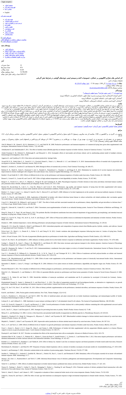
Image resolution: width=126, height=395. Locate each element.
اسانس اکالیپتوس (107, 126)
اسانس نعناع (118, 126)
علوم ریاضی (9, 27)
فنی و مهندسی (9, 29)
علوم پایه (8, 25)
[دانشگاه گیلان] (6, 38)
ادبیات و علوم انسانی (11, 21)
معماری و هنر (9, 32)
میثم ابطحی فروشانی (91, 93)
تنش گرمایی (97, 126)
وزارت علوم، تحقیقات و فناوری (15, 57)
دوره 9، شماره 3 (111, 83)
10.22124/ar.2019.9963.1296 (98, 88)
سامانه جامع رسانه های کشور (14, 55)
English (7, 12)
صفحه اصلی (9, 5)
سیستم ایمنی (78, 126)
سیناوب (47, 393)
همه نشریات (9, 19)
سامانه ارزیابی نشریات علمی (14, 53)
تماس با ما (8, 9)
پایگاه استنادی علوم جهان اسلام (15, 51)
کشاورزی (8, 30)
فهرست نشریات (10, 7)
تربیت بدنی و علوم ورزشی (13, 23)
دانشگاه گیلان (9, 49)
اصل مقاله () (82, 83)
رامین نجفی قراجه (105, 93)
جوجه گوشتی (87, 126)
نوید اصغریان (117, 93)
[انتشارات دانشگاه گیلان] (9, 41)
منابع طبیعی (9, 34)
